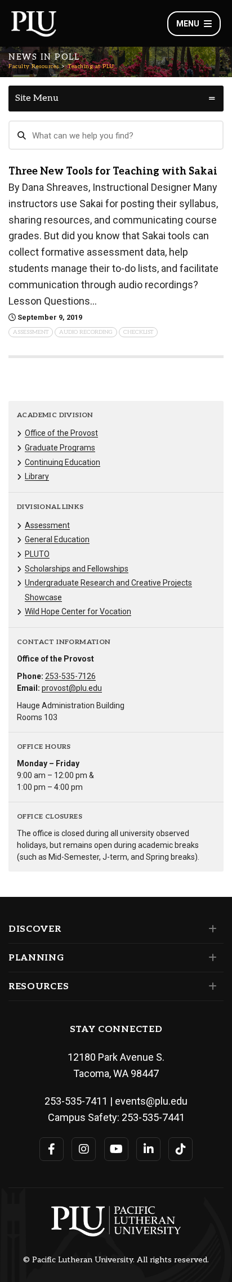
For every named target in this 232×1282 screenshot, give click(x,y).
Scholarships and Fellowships (76, 568)
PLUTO (37, 554)
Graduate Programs (60, 447)
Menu (187, 23)
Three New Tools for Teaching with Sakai (112, 171)
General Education (57, 539)
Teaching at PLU (91, 66)
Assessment (47, 525)
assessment (30, 332)
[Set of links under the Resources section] (210, 986)
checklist (138, 332)
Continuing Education (62, 462)
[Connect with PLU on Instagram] (84, 1149)
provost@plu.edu (72, 688)
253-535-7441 (153, 1117)
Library (37, 476)
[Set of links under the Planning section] (210, 958)
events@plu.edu (151, 1101)
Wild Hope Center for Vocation (78, 611)
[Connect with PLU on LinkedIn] (148, 1149)
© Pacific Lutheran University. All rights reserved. (116, 1260)
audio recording (86, 332)
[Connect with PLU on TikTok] (180, 1149)
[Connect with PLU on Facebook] (51, 1149)
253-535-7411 (76, 1101)
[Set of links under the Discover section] (210, 929)
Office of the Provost (61, 432)
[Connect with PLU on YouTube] (116, 1149)
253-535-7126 (70, 676)
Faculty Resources (33, 66)
